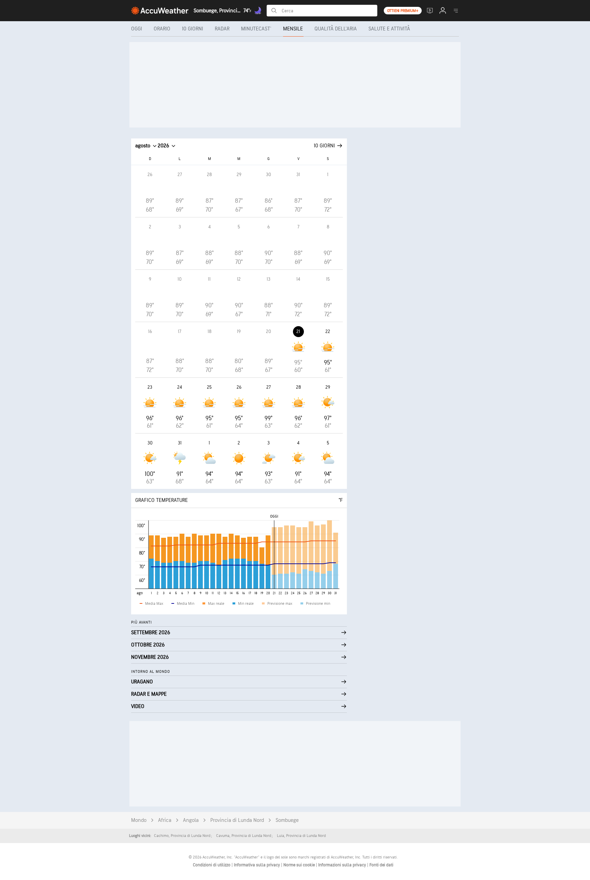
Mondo (138, 820)
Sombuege (287, 820)
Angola (191, 820)
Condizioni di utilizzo (212, 865)
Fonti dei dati (381, 865)
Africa (164, 820)
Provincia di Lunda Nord (237, 820)
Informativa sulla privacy (257, 865)
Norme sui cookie (299, 865)
